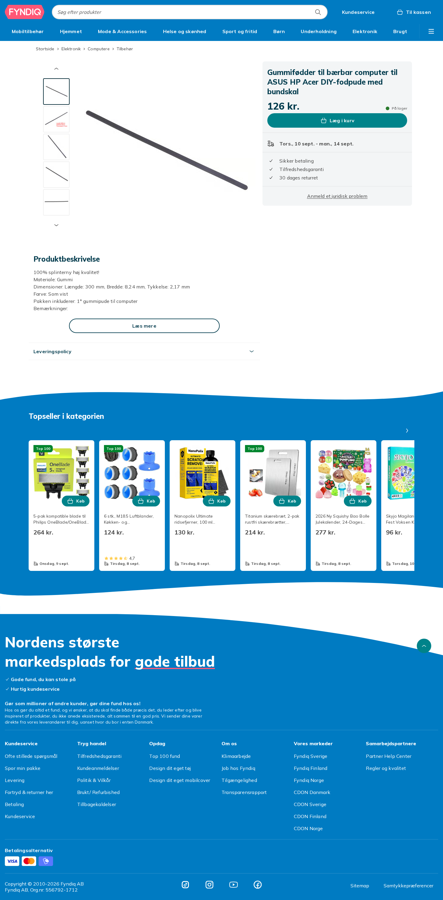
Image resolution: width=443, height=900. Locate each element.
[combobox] (190, 12)
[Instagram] (209, 884)
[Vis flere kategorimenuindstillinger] (431, 31)
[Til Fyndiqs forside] (25, 12)
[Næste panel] (407, 430)
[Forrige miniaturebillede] (56, 68)
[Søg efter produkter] (318, 12)
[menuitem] (28, 31)
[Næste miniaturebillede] (56, 225)
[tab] (56, 91)
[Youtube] (233, 884)
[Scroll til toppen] (424, 646)
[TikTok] (185, 884)
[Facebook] (257, 884)
